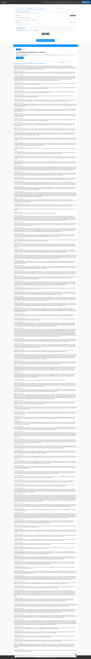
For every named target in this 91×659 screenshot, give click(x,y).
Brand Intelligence (60, 2)
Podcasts (47, 2)
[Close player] (75, 654)
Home (43, 2)
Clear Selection (73, 15)
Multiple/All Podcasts (60, 8)
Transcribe (51, 2)
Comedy (18, 49)
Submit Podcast (85, 2)
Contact (74, 2)
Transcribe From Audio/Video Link (45, 40)
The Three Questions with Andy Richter (25, 45)
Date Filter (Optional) (21, 27)
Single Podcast (30, 8)
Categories (70, 2)
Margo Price (35, 45)
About (66, 2)
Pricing (55, 2)
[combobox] (45, 18)
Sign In (79, 2)
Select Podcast (17, 15)
